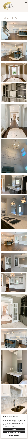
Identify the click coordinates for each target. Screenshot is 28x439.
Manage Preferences (14, 435)
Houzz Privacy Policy (8, 421)
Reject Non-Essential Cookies (14, 432)
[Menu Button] (25, 2)
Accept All (14, 429)
